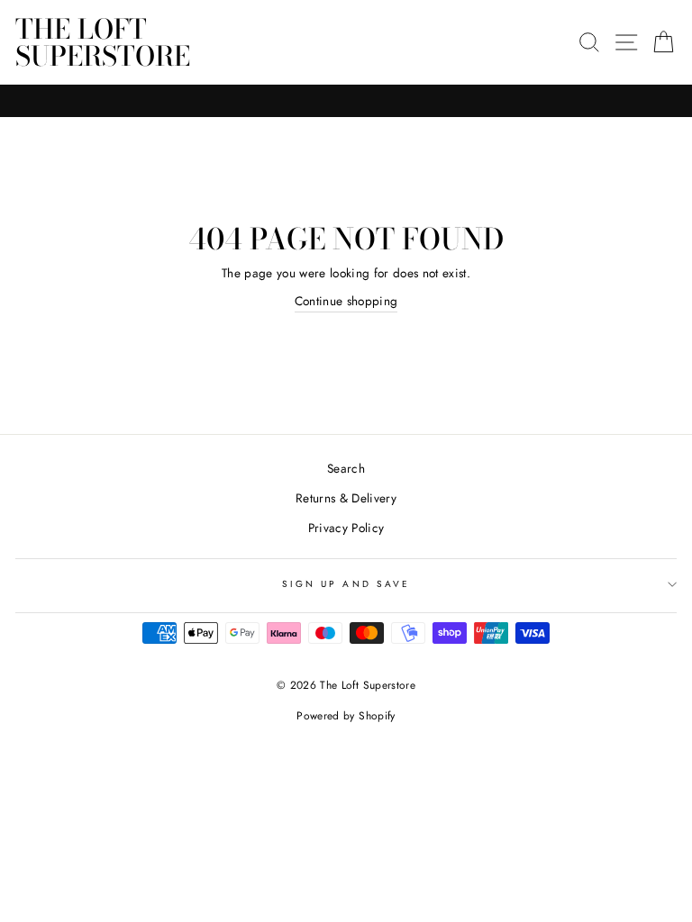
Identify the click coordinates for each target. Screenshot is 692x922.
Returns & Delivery (346, 498)
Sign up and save (346, 584)
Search (346, 468)
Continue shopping (346, 301)
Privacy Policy (346, 528)
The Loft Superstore (102, 42)
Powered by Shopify (345, 716)
